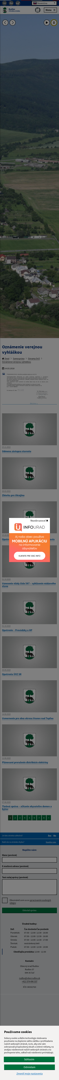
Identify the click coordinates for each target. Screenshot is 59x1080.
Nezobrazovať (38, 520)
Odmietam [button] (29, 1067)
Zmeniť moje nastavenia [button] (29, 1073)
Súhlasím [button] (29, 1059)
